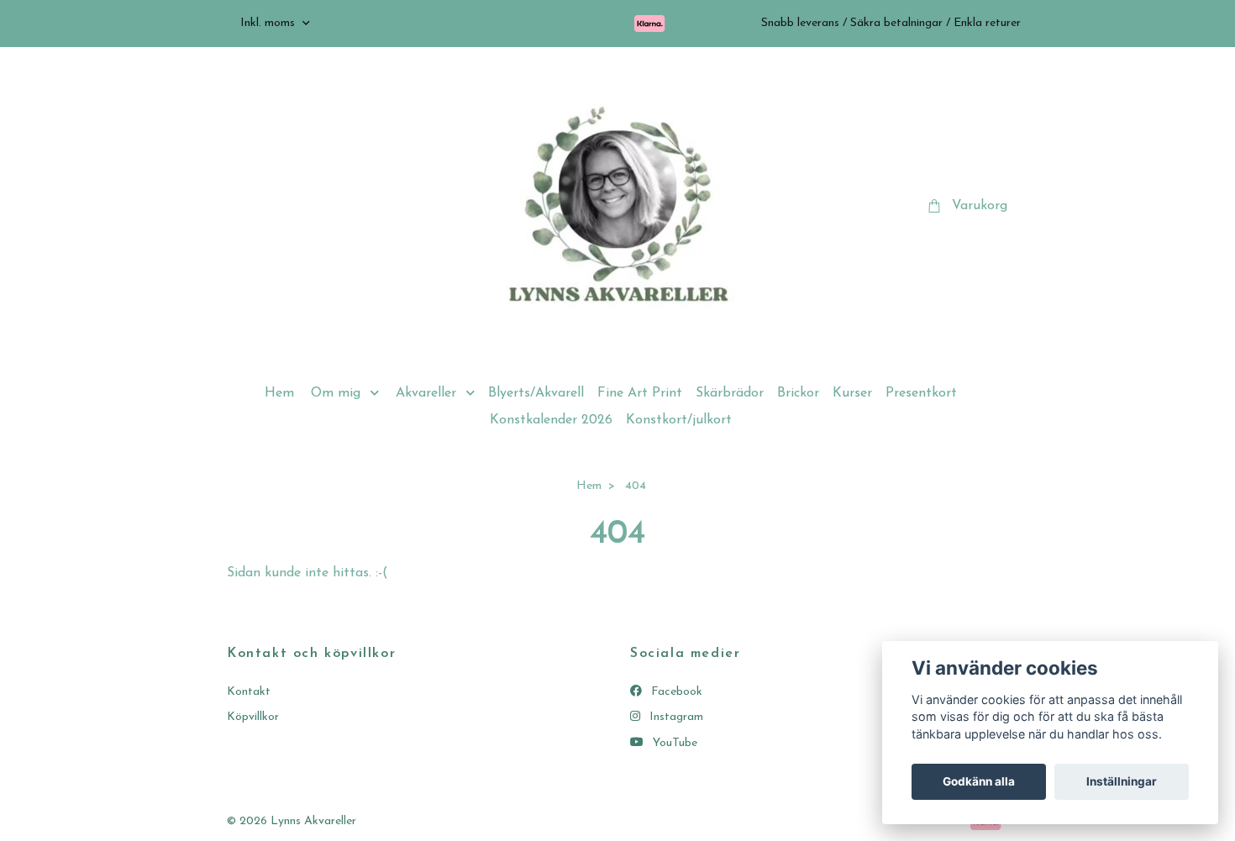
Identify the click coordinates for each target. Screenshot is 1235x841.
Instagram (674, 717)
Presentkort (921, 393)
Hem (279, 393)
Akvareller (426, 393)
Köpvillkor (253, 717)
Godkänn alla (979, 781)
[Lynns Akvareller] (617, 206)
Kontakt (249, 692)
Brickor (798, 393)
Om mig (335, 393)
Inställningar (1121, 781)
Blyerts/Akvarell (536, 393)
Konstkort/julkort (679, 420)
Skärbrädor (730, 393)
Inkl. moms (269, 23)
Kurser (852, 393)
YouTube (673, 743)
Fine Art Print (639, 393)
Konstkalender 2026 (551, 420)
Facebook (675, 692)
